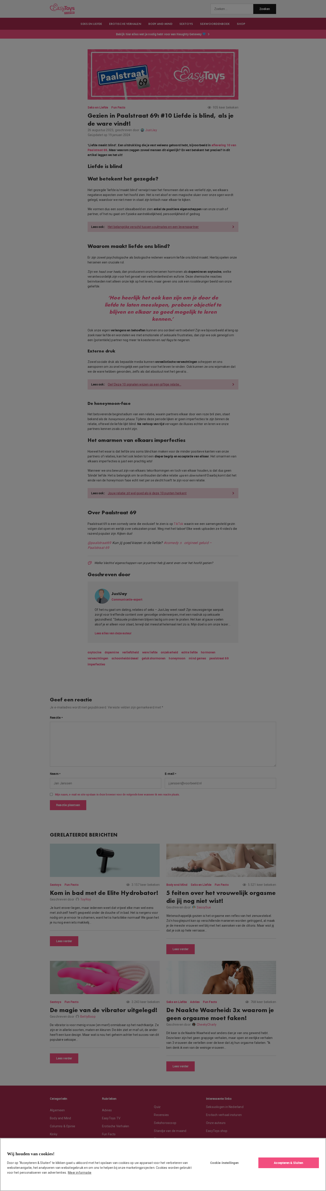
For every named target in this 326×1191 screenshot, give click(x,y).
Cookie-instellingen (224, 1163)
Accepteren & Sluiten (288, 1163)
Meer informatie (79, 1172)
